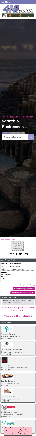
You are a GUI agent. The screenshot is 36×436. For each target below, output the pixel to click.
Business (7, 239)
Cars (18, 133)
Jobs (23, 133)
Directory (6, 133)
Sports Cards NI (8, 381)
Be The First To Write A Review (23, 293)
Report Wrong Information (24, 289)
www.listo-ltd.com (17, 269)
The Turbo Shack (9, 396)
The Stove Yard (8, 365)
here (10, 434)
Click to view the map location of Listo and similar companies (17, 302)
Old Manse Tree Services (12, 349)
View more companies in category (18, 309)
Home (2, 239)
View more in (18, 316)
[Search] (31, 137)
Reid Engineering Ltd (10, 412)
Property (13, 133)
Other (13, 239)
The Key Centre (8, 334)
